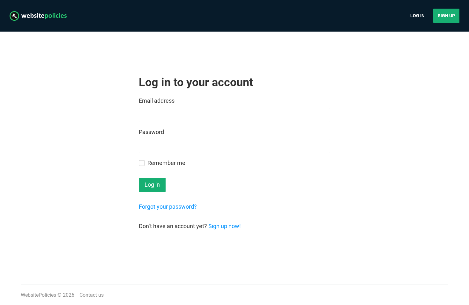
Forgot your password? (168, 206)
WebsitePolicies (38, 295)
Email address (157, 100)
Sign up (446, 15)
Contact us (91, 295)
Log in (417, 15)
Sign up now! (224, 226)
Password (151, 132)
